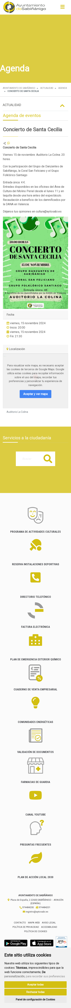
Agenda (62, 88)
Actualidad (46, 88)
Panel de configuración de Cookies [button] (35, 999)
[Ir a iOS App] (42, 942)
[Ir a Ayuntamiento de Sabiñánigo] (25, 7)
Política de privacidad (26, 927)
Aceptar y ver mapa (35, 394)
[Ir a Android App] (16, 942)
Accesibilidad (49, 927)
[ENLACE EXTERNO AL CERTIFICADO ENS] (61, 942)
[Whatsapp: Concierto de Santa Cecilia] (8, 143)
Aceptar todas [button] (35, 984)
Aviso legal (49, 922)
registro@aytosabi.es (36, 911)
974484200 (28, 907)
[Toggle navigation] (62, 8)
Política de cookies (35, 931)
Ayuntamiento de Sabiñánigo (19, 88)
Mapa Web (34, 922)
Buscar (48, 458)
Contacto (20, 922)
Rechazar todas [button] (35, 992)
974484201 (44, 907)
